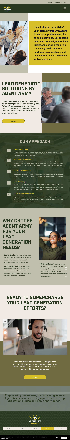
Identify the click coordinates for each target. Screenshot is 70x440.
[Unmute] (7, 353)
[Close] (68, 437)
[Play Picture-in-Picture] (63, 353)
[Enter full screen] (65, 353)
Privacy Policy (8, 438)
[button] (65, 8)
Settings (57, 437)
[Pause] (5, 353)
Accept (64, 437)
